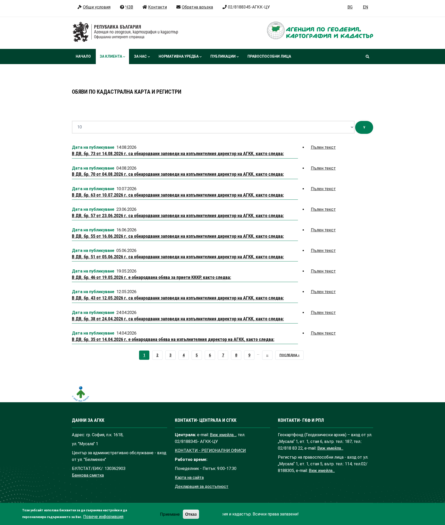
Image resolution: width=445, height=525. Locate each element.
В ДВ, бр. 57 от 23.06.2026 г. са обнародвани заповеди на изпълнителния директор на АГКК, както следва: (178, 215)
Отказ (191, 514)
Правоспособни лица (269, 56)
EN (365, 7)
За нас (140, 56)
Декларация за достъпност (201, 486)
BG (350, 7)
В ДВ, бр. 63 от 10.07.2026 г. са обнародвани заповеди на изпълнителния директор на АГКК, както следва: (178, 195)
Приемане (170, 514)
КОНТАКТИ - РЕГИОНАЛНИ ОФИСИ (210, 450)
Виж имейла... (223, 434)
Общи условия (96, 7)
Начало (83, 56)
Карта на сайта (189, 477)
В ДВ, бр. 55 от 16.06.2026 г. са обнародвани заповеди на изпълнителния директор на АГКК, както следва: (178, 236)
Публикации (223, 56)
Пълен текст (323, 147)
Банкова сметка (88, 475)
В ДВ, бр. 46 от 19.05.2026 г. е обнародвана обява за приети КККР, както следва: (151, 277)
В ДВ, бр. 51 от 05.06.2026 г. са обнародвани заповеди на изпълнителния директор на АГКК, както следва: (178, 256)
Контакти (157, 7)
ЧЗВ (129, 7)
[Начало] (125, 32)
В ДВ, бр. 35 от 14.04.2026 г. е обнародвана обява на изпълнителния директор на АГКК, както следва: (173, 339)
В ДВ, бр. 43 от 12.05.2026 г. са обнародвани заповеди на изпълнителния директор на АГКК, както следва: (178, 298)
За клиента (111, 56)
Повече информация (103, 516)
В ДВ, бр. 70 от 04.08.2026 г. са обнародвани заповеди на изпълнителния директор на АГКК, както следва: (178, 174)
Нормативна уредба (179, 56)
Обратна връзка (197, 7)
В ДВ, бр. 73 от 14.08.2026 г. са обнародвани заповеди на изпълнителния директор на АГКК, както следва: (178, 153)
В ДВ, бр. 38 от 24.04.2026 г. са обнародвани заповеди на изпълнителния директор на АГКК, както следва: (178, 318)
